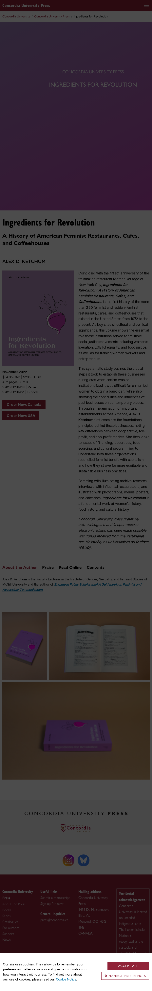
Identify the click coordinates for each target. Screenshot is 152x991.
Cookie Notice (66, 979)
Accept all (128, 966)
